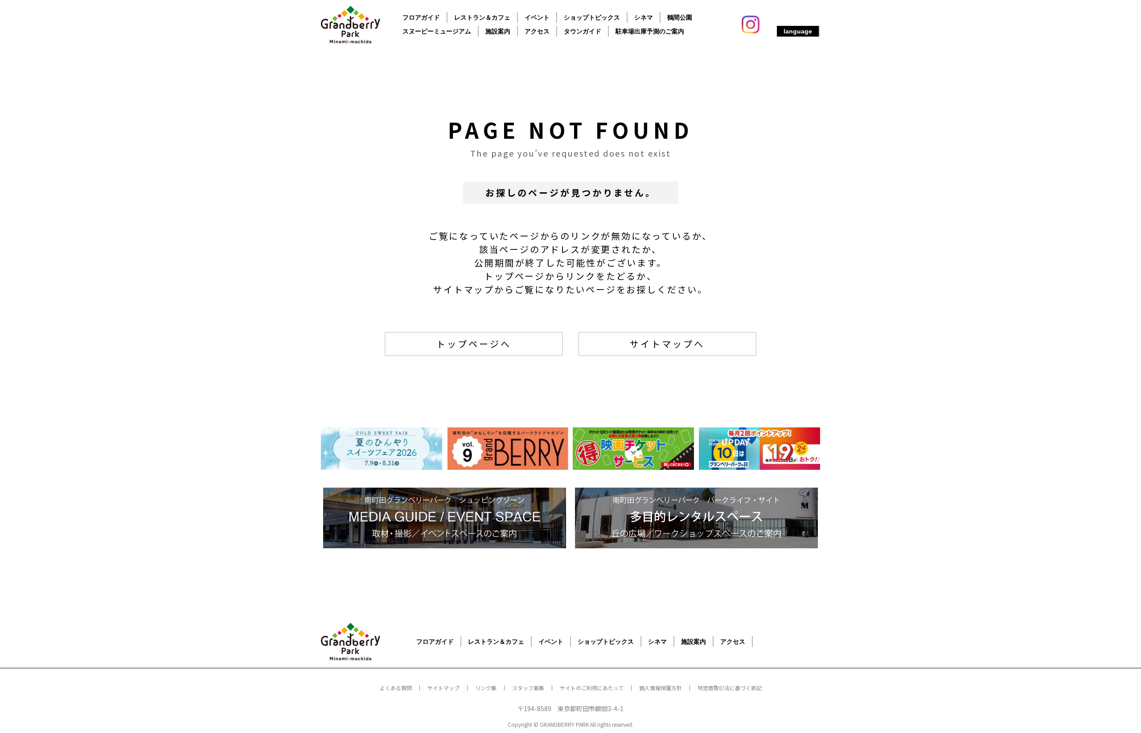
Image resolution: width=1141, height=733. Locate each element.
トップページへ (473, 343)
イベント (537, 17)
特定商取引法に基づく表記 (730, 688)
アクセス (537, 31)
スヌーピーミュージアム (436, 31)
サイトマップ (443, 688)
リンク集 (486, 688)
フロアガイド (421, 17)
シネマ (643, 17)
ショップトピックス (592, 17)
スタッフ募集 (528, 688)
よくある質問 (396, 688)
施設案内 (497, 31)
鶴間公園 (679, 17)
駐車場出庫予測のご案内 (650, 31)
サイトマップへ (667, 343)
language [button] (798, 31)
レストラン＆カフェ (482, 17)
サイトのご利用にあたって (592, 688)
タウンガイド (582, 31)
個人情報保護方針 (660, 688)
